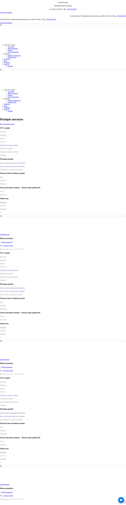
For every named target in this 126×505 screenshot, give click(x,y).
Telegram (3, 180)
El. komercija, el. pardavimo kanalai (11, 169)
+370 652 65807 (71, 9)
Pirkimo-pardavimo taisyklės (9, 152)
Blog (5, 61)
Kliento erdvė (12, 57)
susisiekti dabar (4, 234)
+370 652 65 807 (7, 246)
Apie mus (3, 132)
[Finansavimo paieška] (121, 500)
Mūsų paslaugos (13, 48)
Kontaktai (7, 62)
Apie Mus (11, 47)
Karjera (10, 50)
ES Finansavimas (13, 52)
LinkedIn (3, 209)
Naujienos (3, 135)
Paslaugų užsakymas (14, 55)
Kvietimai (7, 59)
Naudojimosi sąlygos (6, 148)
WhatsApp (3, 184)
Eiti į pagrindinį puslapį (7, 124)
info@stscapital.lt (6, 242)
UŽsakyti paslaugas (6, 12)
